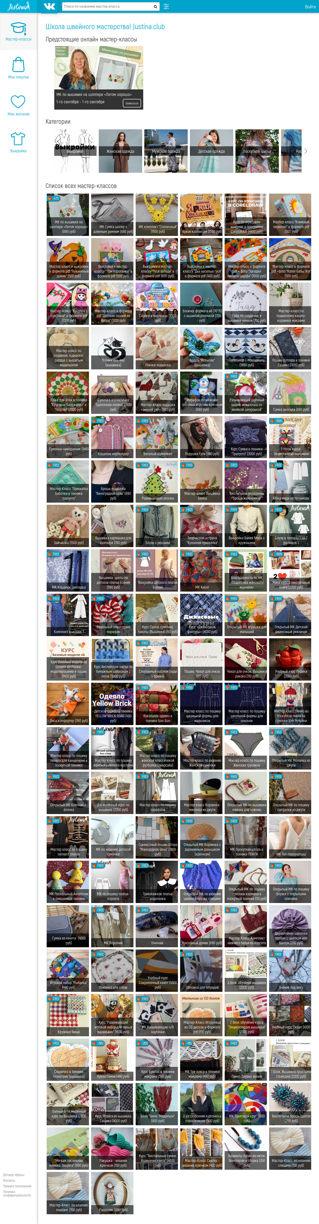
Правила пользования (17, 1186)
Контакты (9, 1180)
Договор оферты (14, 1175)
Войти (310, 6)
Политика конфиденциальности (17, 1193)
